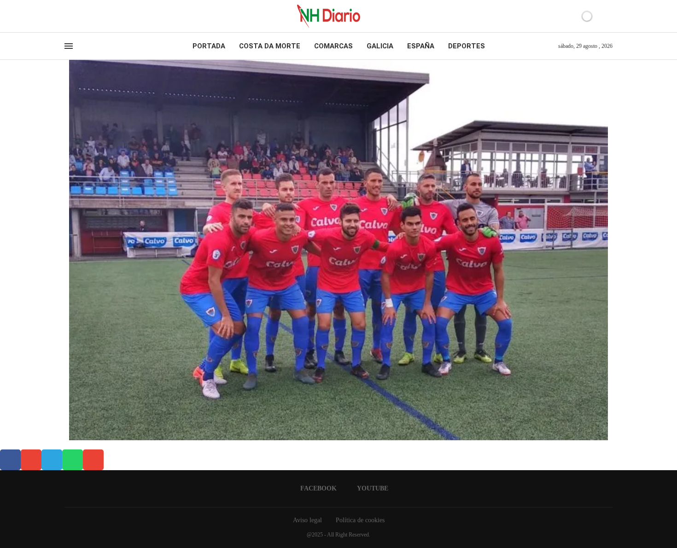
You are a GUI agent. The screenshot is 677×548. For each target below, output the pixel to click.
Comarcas (333, 46)
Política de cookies (360, 520)
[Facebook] (67, 16)
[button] (10, 459)
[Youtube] (75, 16)
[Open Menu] (68, 46)
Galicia (380, 46)
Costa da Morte (269, 46)
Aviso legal (307, 520)
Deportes (466, 46)
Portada (209, 46)
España (420, 46)
